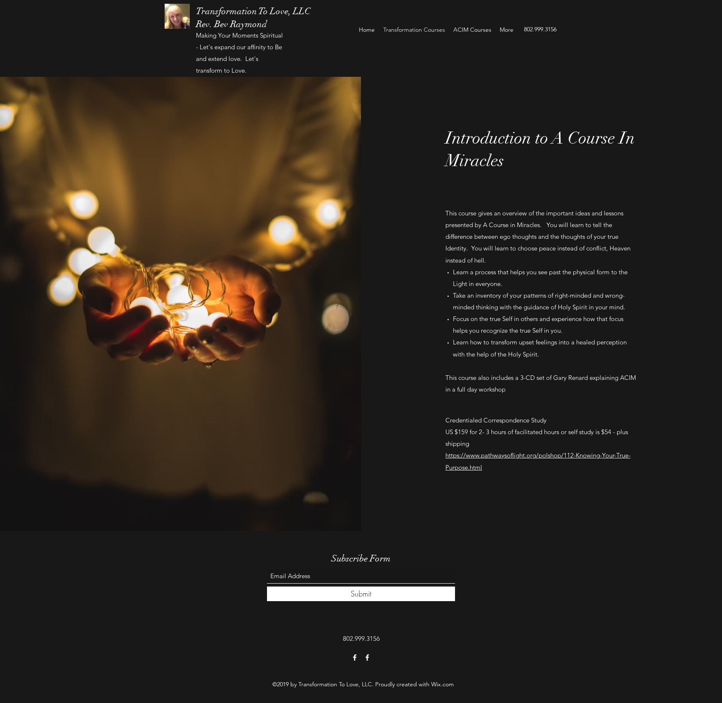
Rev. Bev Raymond (231, 24)
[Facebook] (355, 657)
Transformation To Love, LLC (253, 11)
